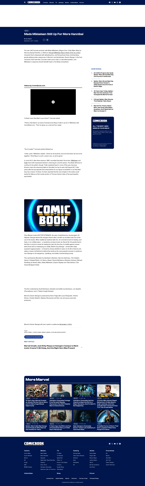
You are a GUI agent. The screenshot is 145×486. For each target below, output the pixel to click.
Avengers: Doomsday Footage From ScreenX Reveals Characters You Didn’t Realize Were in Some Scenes (59, 403)
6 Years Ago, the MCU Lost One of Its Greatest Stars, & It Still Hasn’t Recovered (60, 427)
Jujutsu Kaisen (93, 460)
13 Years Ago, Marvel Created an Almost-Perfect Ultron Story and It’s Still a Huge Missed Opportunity (37, 403)
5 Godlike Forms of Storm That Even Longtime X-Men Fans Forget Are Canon (107, 427)
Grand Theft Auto (110, 464)
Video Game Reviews (78, 455)
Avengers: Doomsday (46, 467)
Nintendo (75, 458)
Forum (81, 2)
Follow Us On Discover (33, 337)
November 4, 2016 (66, 324)
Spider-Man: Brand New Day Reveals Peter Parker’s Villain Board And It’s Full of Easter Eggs (103, 83)
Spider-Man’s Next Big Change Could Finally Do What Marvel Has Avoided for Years (36, 427)
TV (56, 2)
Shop (58, 473)
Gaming (61, 2)
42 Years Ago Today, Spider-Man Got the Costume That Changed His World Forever (104, 92)
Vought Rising (60, 467)
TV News (59, 453)
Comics (45, 2)
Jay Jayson (29, 38)
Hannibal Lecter (50, 332)
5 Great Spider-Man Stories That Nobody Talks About (103, 100)
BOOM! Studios (28, 467)
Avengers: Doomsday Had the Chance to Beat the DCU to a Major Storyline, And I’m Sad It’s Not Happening (84, 403)
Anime (67, 2)
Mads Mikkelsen (58, 332)
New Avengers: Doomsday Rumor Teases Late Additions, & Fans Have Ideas (84, 427)
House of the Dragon (62, 462)
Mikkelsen (74, 160)
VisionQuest (60, 469)
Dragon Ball (93, 455)
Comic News (27, 453)
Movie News (44, 453)
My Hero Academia (94, 464)
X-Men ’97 (59, 460)
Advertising (59, 478)
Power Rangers (110, 462)
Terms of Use (102, 144)
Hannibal (44, 332)
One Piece (92, 467)
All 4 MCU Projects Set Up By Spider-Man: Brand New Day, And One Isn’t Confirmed (104, 74)
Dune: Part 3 (44, 464)
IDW (25, 464)
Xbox (74, 460)
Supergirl (43, 458)
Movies (51, 2)
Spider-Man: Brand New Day (48, 460)
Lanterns (59, 464)
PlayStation (76, 462)
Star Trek (108, 460)
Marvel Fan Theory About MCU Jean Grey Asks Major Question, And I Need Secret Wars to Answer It (103, 108)
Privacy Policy (103, 146)
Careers (74, 478)
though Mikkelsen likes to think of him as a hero (64, 53)
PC (74, 464)
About (67, 478)
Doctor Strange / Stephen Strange (32, 332)
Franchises (110, 451)
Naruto (91, 462)
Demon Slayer (93, 458)
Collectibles (74, 2)
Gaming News (76, 453)
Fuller (26, 163)
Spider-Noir (60, 458)
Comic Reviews (28, 455)
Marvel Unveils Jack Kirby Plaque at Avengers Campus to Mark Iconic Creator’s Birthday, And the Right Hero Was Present (51, 347)
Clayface (43, 462)
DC (25, 460)
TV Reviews (60, 455)
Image (25, 462)
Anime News (93, 453)
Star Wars (108, 458)
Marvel (26, 30)
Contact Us (49, 478)
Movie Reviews (44, 455)
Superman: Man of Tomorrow (48, 469)
